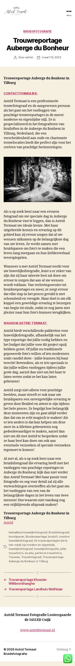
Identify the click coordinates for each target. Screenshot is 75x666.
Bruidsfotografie (37, 31)
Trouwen (14, 557)
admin (29, 57)
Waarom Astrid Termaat (26, 323)
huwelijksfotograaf (21, 549)
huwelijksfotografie (46, 549)
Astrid (8, 523)
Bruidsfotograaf (59, 532)
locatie (29, 553)
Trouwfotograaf (31, 557)
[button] (67, 658)
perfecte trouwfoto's (48, 553)
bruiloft (52, 536)
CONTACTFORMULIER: (21, 93)
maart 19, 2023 (51, 57)
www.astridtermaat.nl (37, 630)
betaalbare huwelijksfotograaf (28, 532)
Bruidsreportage (36, 536)
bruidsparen (16, 536)
